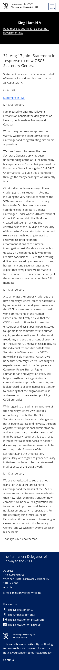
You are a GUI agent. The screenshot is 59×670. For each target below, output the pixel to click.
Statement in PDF (14, 98)
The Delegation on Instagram (26, 619)
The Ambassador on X (21, 615)
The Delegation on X (20, 610)
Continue (9, 660)
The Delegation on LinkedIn (24, 624)
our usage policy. (41, 652)
